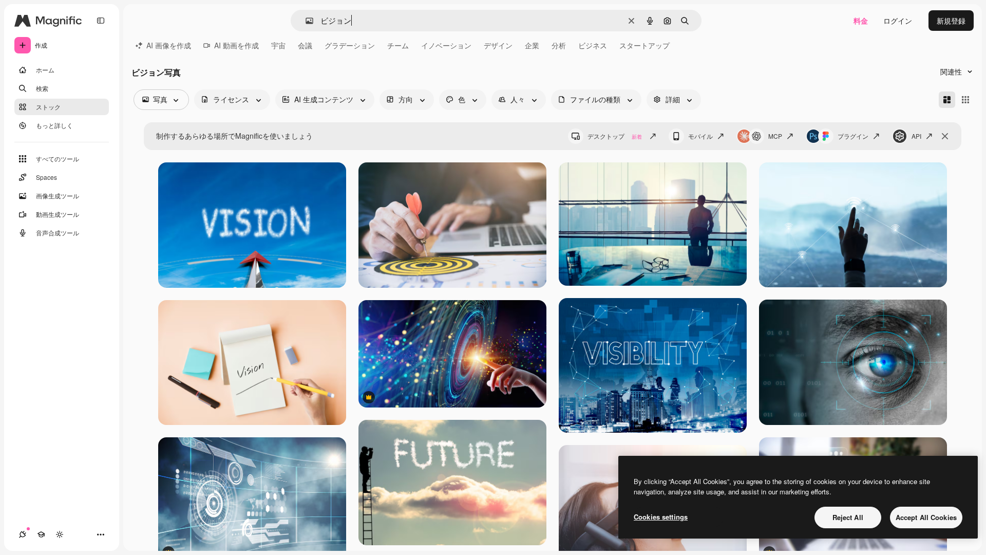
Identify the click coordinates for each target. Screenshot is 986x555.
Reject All (847, 517)
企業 (532, 45)
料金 (861, 20)
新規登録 (951, 20)
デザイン (498, 45)
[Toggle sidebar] (100, 20)
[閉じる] (945, 136)
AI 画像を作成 (168, 45)
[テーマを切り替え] (59, 534)
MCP (775, 136)
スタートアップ (644, 45)
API (916, 136)
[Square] (965, 99)
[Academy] (41, 534)
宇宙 (278, 45)
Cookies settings (661, 517)
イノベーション (446, 45)
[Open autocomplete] (305, 21)
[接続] (22, 534)
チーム (398, 45)
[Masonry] (947, 99)
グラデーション (350, 45)
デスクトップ (614, 136)
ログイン (897, 20)
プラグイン (853, 136)
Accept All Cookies (926, 517)
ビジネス (592, 45)
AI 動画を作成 (236, 45)
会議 (305, 45)
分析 (559, 45)
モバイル (700, 136)
